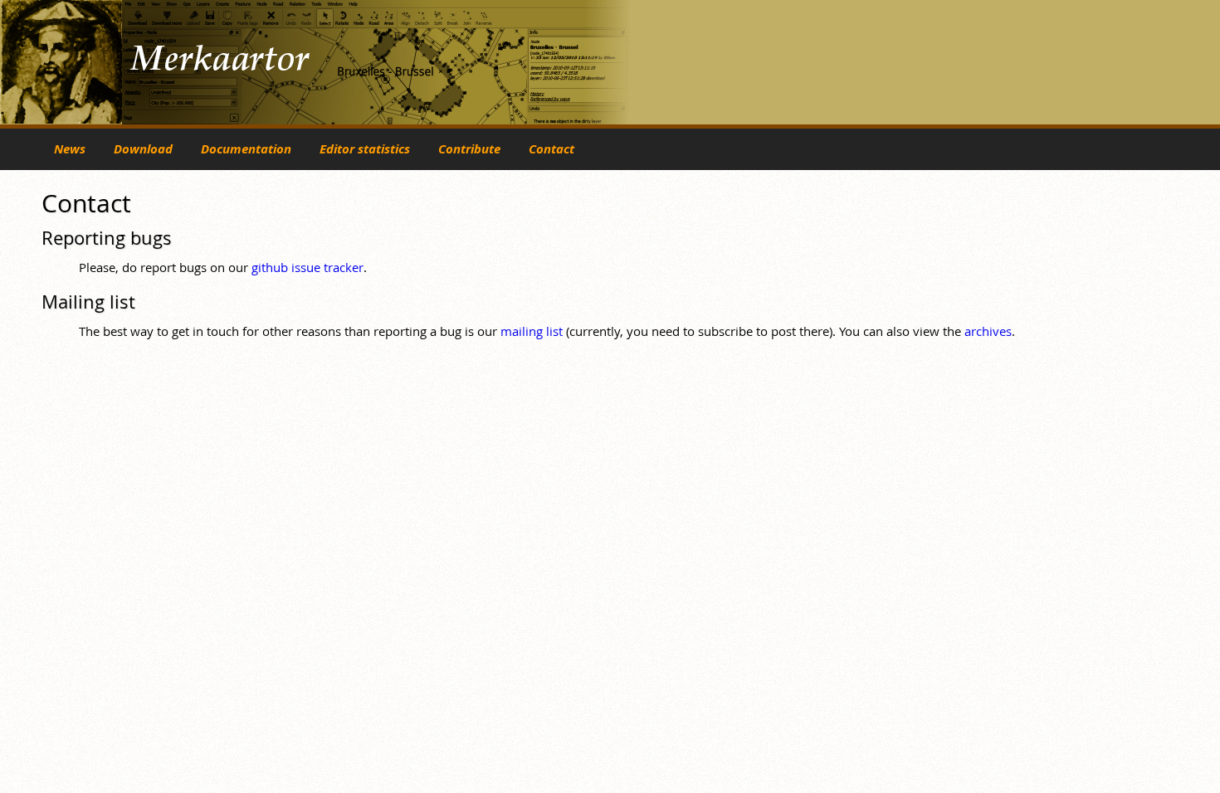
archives (988, 331)
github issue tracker (307, 267)
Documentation (246, 149)
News (69, 149)
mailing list (531, 331)
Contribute (469, 149)
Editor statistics (365, 149)
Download (143, 149)
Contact (551, 149)
